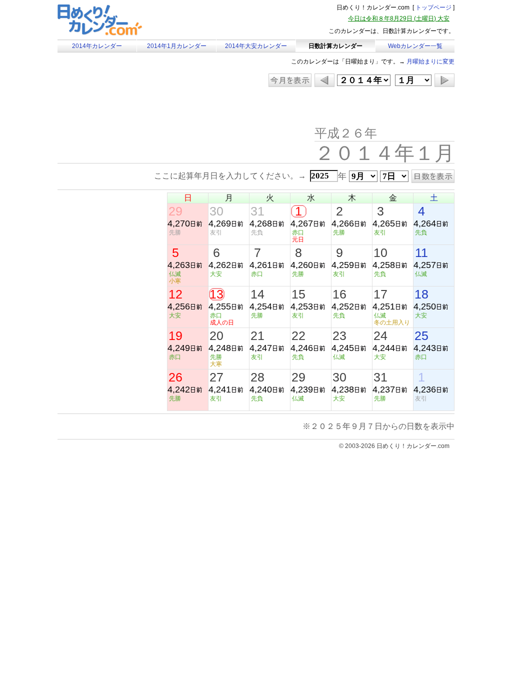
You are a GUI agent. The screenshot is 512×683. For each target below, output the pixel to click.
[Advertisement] (142, 108)
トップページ (434, 7)
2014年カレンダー (97, 46)
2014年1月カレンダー (176, 46)
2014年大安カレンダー (256, 46)
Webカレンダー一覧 (415, 46)
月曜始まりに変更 (430, 61)
